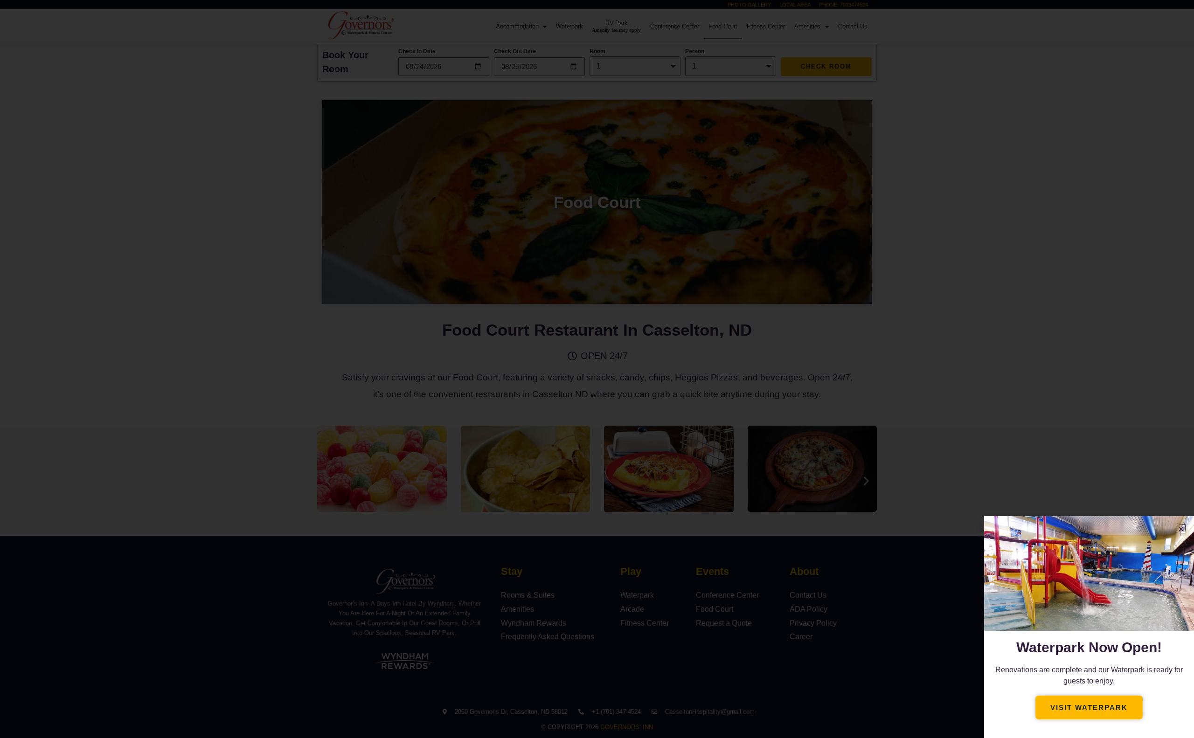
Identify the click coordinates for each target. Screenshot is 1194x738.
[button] (1181, 528)
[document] (597, 369)
